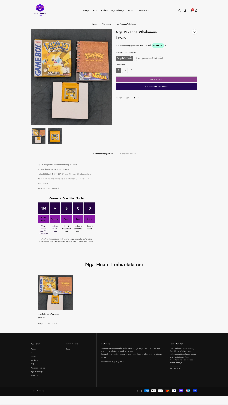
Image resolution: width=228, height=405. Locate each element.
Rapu (68, 348)
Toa (94, 10)
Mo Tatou (131, 10)
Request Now (175, 368)
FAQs (33, 364)
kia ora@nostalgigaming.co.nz (112, 361)
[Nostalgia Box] (40, 10)
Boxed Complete (124, 58)
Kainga (86, 10)
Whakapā (143, 10)
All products (106, 24)
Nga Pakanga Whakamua (48, 314)
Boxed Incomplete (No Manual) (150, 58)
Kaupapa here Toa (38, 367)
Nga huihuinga (117, 10)
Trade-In (104, 10)
